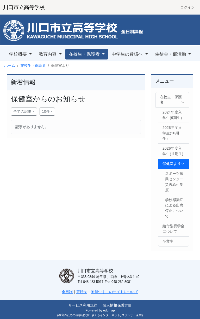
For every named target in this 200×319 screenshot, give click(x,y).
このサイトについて (121, 292)
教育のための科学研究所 (74, 315)
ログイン (187, 7)
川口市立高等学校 (24, 7)
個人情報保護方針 (117, 305)
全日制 (67, 292)
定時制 (81, 292)
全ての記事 (22, 111)
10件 (46, 111)
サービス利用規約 (82, 305)
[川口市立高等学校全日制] (75, 31)
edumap (109, 310)
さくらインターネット (105, 315)
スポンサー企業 (132, 315)
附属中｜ (98, 292)
